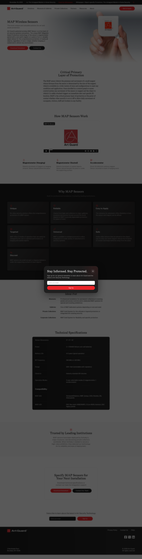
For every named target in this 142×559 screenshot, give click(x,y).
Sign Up (71, 288)
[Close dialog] (93, 271)
